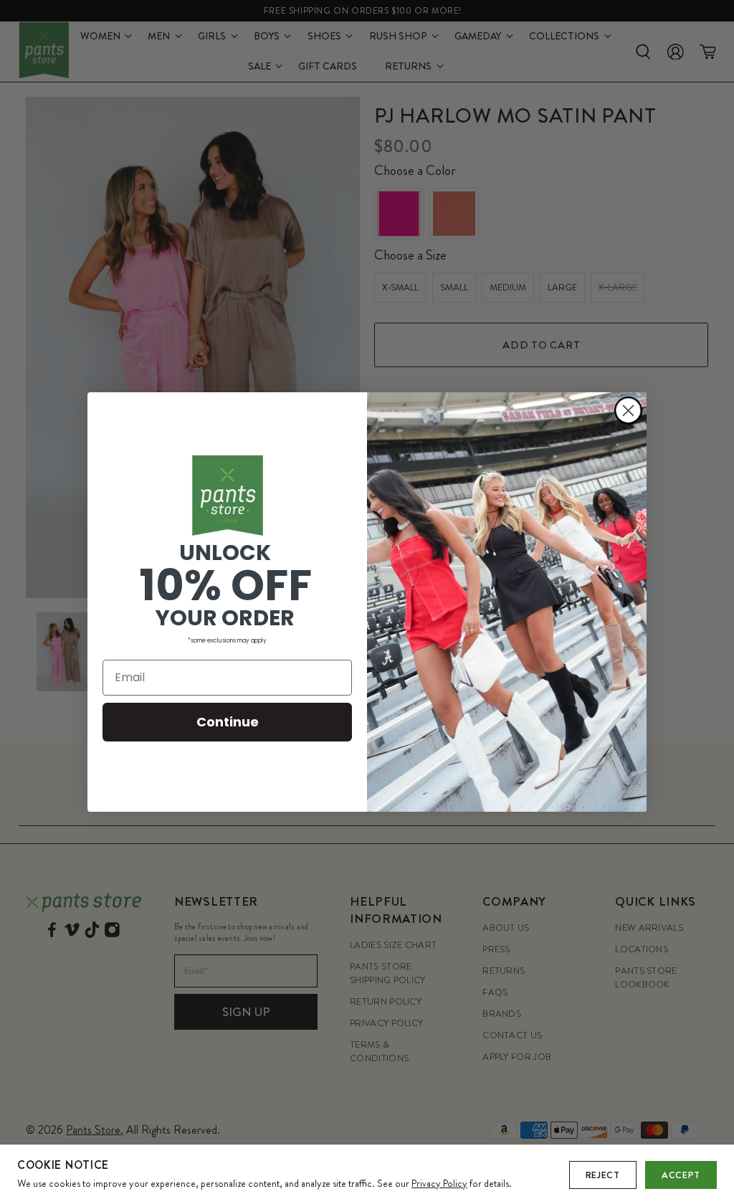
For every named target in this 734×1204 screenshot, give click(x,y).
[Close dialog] (628, 410)
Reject (603, 1175)
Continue (227, 722)
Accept (681, 1175)
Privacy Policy (439, 1183)
